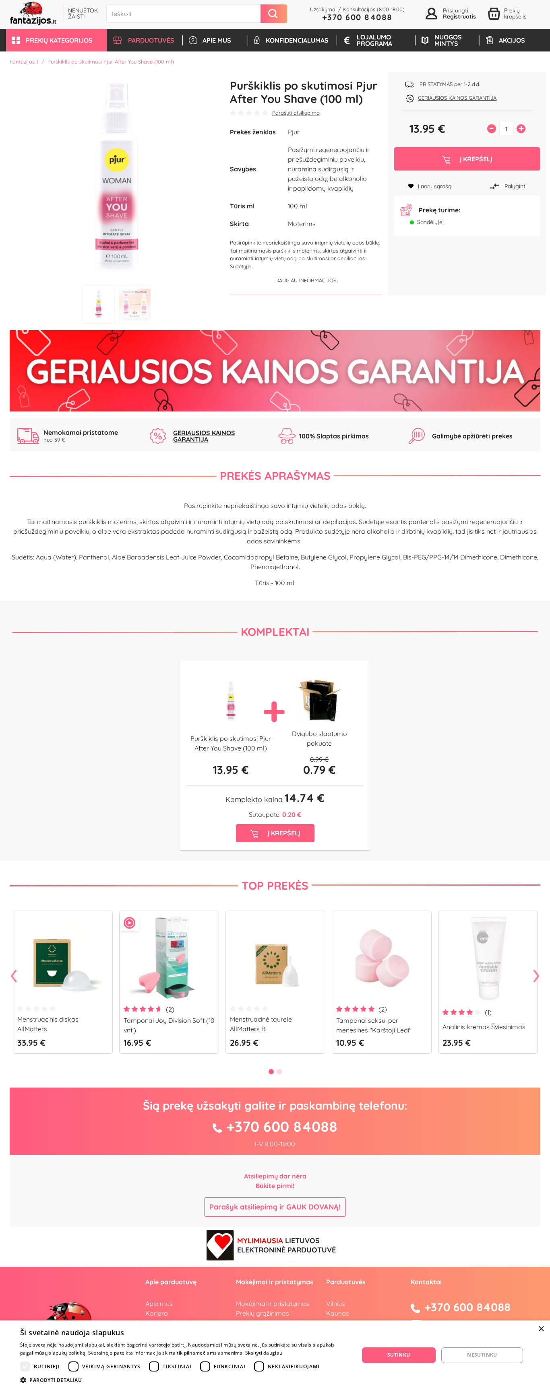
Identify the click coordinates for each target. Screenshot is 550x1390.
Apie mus (159, 1304)
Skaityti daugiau (264, 1352)
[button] (56, 40)
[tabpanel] (117, 177)
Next (536, 977)
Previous (14, 977)
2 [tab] (135, 305)
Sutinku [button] (398, 1354)
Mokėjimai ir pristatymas (272, 1304)
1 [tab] (99, 305)
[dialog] (275, 1355)
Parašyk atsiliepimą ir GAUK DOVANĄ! (275, 1206)
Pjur (294, 132)
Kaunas (337, 1313)
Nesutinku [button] (482, 1354)
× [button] (541, 1329)
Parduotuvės (346, 1282)
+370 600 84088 (357, 17)
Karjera (156, 1313)
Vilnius (335, 1304)
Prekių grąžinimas (262, 1313)
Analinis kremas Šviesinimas (483, 1027)
